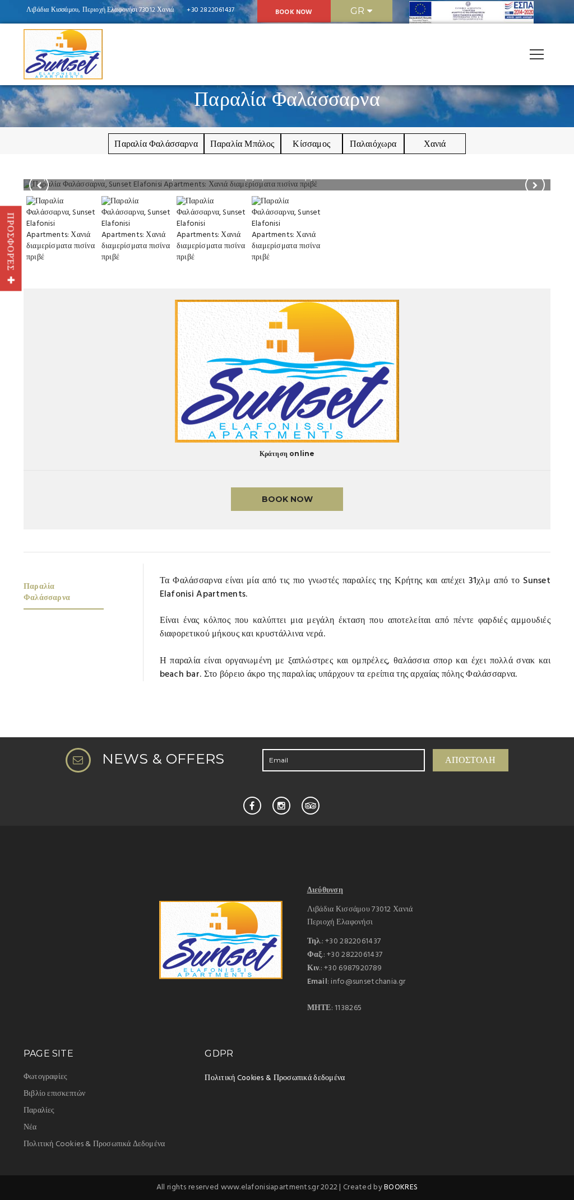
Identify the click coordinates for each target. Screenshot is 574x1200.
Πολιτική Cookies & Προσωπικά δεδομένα (275, 1078)
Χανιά (435, 143)
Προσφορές (11, 244)
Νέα (30, 1127)
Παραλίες (39, 1110)
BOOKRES (401, 1187)
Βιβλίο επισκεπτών (54, 1093)
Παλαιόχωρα (373, 143)
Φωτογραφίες (45, 1077)
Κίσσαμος (311, 143)
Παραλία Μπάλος (242, 143)
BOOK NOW (294, 12)
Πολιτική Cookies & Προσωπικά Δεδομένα (94, 1144)
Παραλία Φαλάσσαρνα (156, 143)
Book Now (287, 499)
